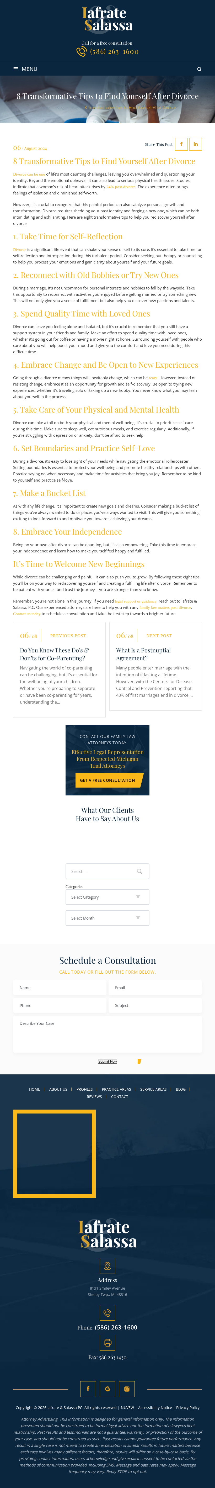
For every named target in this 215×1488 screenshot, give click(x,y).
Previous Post (68, 636)
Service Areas (153, 1089)
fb (88, 1389)
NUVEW (127, 1407)
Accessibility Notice (155, 1407)
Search (139, 871)
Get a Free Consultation (107, 780)
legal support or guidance (136, 601)
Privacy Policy (188, 1407)
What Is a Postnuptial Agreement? (143, 654)
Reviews (94, 1097)
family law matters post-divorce (165, 607)
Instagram (127, 1389)
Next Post (159, 636)
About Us (58, 1089)
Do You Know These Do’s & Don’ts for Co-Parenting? (54, 654)
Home (34, 1089)
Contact (119, 1097)
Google (107, 1389)
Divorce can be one (29, 174)
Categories (74, 886)
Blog (181, 1089)
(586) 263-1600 (114, 51)
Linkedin (195, 144)
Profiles (85, 1089)
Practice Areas (116, 1089)
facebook (181, 144)
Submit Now (107, 1061)
